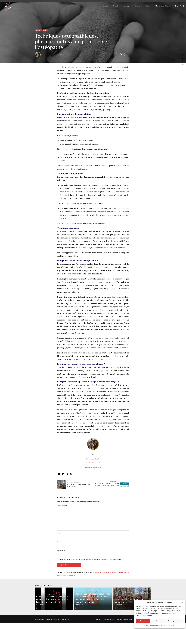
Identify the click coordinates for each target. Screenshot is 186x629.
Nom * (59, 533)
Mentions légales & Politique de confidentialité (162, 625)
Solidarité (148, 6)
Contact (98, 619)
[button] (182, 603)
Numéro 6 (38, 30)
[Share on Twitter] (121, 54)
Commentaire (62, 506)
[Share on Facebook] (117, 54)
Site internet (61, 551)
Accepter (143, 621)
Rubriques (137, 6)
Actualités (116, 6)
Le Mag (126, 6)
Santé (45, 30)
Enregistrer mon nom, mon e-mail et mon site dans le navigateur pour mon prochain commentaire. (90, 559)
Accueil (105, 6)
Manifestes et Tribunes (162, 6)
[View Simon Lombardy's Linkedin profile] (93, 454)
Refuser (158, 621)
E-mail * (59, 542)
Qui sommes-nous (109, 619)
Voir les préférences (175, 621)
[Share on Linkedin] (125, 54)
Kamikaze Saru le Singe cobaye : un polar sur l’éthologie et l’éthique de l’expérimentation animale (52, 599)
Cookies (146, 625)
